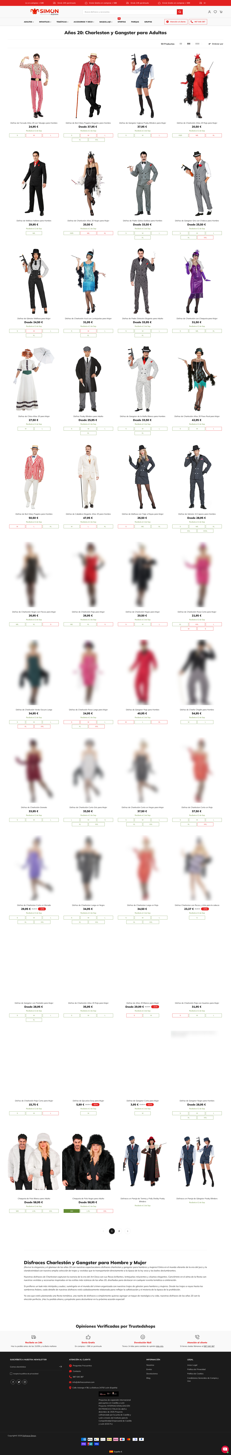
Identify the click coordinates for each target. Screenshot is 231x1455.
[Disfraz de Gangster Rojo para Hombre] (142, 672)
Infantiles (44, 22)
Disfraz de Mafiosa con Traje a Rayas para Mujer (142, 514)
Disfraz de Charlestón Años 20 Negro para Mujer (88, 220)
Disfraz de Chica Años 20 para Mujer (34, 416)
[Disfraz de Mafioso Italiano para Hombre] (34, 183)
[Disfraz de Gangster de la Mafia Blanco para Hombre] (142, 379)
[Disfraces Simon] (44, 12)
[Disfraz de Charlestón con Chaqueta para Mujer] (197, 281)
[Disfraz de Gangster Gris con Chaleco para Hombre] (197, 183)
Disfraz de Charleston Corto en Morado (34, 905)
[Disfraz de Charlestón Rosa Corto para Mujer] (197, 574)
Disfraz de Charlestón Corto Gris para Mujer (88, 807)
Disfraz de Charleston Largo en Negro (88, 905)
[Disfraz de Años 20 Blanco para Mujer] (142, 965)
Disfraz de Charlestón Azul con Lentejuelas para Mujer (88, 318)
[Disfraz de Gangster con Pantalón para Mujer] (34, 965)
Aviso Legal (192, 1365)
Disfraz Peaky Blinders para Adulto (88, 416)
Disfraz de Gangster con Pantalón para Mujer (34, 1003)
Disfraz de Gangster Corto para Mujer (143, 1101)
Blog (148, 1378)
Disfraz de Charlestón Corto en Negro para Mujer (143, 807)
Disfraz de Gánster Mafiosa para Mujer (34, 318)
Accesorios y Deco (83, 22)
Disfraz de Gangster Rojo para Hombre (142, 709)
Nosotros (150, 1365)
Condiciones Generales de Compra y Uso (202, 1379)
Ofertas (122, 20)
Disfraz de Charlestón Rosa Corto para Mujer (197, 612)
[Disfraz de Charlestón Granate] (34, 770)
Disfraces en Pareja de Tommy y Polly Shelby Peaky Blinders (143, 1200)
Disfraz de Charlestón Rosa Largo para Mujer (88, 709)
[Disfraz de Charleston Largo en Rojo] (142, 868)
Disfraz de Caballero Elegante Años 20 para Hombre (88, 514)
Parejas (135, 22)
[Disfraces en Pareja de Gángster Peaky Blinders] (197, 1161)
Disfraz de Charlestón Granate (34, 807)
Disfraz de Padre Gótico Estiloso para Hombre (142, 220)
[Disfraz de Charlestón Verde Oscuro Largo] (34, 672)
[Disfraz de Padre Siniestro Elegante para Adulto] (142, 281)
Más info (159, 1346)
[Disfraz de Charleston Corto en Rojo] (197, 770)
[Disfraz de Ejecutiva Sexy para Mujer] (88, 1063)
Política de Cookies (195, 1373)
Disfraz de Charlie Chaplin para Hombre (197, 709)
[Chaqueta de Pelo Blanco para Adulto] (34, 1161)
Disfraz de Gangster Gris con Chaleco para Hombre (197, 220)
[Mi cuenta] (209, 12)
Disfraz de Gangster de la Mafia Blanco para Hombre (142, 416)
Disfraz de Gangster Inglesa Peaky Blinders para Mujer (142, 123)
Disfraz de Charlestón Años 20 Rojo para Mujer (197, 123)
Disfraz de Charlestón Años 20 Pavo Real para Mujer (197, 416)
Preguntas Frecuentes (82, 1365)
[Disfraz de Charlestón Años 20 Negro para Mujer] (88, 183)
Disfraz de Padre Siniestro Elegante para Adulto (142, 318)
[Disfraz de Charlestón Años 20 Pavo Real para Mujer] (197, 379)
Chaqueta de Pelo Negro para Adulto (88, 1198)
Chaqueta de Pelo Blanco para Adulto (34, 1198)
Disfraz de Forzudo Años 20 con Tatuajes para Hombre (33, 123)
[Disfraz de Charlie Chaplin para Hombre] (197, 672)
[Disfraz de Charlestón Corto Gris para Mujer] (88, 770)
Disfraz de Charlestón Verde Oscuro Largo (34, 709)
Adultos (28, 22)
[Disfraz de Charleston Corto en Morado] (34, 868)
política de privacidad (29, 1374)
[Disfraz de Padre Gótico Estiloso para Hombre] (142, 183)
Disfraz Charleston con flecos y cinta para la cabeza (197, 905)
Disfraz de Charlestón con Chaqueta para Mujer (197, 318)
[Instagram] (25, 1382)
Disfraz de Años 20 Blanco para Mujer (142, 1003)
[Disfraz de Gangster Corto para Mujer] (142, 1063)
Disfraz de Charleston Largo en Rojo (142, 905)
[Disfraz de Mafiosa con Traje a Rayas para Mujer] (142, 476)
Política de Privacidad (196, 1369)
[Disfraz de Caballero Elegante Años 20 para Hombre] (88, 476)
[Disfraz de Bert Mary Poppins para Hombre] (34, 476)
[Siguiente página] (127, 1231)
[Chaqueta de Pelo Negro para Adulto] (88, 1161)
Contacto (77, 1371)
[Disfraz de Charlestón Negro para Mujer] (142, 574)
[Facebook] (13, 1382)
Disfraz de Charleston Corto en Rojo (197, 807)
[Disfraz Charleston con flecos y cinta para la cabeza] (197, 868)
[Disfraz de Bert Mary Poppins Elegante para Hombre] (88, 85)
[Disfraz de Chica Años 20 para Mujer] (34, 379)
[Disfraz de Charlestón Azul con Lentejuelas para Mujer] (88, 281)
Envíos (149, 1369)
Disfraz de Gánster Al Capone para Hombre (197, 514)
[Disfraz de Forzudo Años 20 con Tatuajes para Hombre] (34, 85)
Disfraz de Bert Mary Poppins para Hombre (34, 514)
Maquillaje (105, 22)
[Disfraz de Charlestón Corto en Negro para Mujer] (142, 770)
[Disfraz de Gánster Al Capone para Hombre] (197, 476)
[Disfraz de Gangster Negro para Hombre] (197, 1063)
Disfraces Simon (29, 1436)
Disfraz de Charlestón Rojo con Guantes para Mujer (197, 1003)
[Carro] (221, 12)
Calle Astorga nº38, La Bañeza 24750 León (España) (94, 1387)
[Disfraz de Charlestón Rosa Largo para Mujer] (88, 672)
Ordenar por (217, 44)
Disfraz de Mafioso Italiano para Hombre (34, 220)
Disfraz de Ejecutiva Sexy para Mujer (88, 1101)
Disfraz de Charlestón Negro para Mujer (143, 612)
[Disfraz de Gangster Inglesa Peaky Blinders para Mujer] (142, 85)
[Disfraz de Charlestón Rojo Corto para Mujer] (34, 1063)
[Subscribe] (60, 1367)
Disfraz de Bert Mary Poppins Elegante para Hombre (88, 123)
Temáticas (62, 22)
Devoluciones (152, 1373)
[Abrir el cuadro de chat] (225, 1449)
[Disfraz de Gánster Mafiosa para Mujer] (34, 281)
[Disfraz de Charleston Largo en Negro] (88, 868)
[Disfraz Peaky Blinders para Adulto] (88, 379)
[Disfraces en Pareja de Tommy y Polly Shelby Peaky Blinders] (142, 1161)
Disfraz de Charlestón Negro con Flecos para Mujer (34, 612)
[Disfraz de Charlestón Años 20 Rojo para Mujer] (197, 85)
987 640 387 (209, 1346)
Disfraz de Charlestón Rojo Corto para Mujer (34, 1101)
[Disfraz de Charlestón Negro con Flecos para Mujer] (34, 574)
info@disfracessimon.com (83, 1382)
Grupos (148, 22)
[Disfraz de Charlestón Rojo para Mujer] (88, 574)
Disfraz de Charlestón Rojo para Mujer (88, 612)
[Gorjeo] (19, 1382)
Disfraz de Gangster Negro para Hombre (197, 1101)
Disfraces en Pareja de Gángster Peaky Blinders (196, 1198)
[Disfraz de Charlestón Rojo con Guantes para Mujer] (197, 965)
